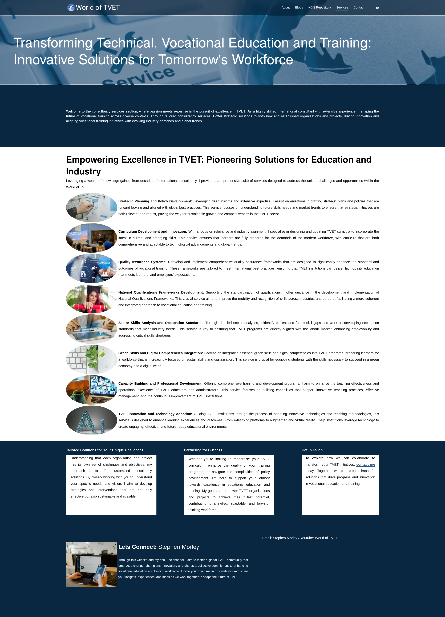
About (286, 7)
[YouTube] (377, 7)
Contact (359, 7)
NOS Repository (319, 7)
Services (342, 7)
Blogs (299, 7)
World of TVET (326, 538)
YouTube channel (172, 560)
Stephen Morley (285, 538)
